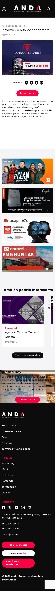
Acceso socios (18, 553)
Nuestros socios (11, 431)
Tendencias (9, 487)
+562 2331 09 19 (10, 529)
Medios (6, 469)
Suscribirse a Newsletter (12, 563)
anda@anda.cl (10, 534)
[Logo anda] (27, 9)
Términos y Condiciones (16, 449)
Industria (7, 475)
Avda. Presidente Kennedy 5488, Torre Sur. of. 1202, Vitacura (27, 516)
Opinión (6, 493)
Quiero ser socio (27, 400)
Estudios (7, 443)
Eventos (6, 437)
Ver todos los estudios (27, 355)
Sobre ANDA (9, 426)
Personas (7, 481)
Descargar (25, 93)
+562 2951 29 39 (10, 524)
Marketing (8, 463)
